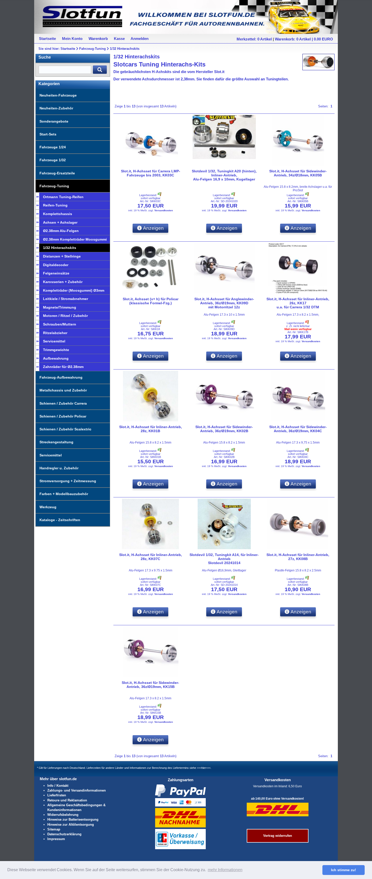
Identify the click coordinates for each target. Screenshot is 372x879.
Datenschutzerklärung (64, 834)
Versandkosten (163, 210)
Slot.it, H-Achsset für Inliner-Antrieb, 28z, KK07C (150, 557)
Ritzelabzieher (55, 333)
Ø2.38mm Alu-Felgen (61, 231)
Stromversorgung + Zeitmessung (67, 481)
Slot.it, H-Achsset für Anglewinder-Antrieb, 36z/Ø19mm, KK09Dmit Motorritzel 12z (224, 303)
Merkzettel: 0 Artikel (254, 39)
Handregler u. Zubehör (58, 468)
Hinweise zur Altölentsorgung (70, 824)
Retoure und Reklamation (67, 800)
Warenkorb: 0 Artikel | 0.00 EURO (304, 39)
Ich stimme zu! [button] (343, 870)
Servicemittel (54, 341)
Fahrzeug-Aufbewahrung (60, 377)
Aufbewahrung (56, 358)
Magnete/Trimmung (59, 307)
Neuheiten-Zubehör (56, 108)
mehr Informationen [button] (225, 870)
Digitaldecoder (55, 265)
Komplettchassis (57, 214)
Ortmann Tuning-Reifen (63, 197)
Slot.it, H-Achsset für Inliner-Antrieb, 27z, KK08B (297, 557)
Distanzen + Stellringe (62, 256)
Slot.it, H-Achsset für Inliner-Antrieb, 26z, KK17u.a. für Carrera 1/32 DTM (297, 303)
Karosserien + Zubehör (62, 282)
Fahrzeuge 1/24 (52, 147)
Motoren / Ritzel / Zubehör (65, 316)
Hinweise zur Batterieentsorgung (72, 819)
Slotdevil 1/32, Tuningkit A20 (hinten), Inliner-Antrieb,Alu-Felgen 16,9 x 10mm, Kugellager (224, 175)
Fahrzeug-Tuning (92, 49)
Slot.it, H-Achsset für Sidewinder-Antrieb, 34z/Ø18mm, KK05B (298, 173)
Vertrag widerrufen (277, 836)
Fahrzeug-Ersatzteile (57, 173)
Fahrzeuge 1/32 (52, 160)
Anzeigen (153, 228)
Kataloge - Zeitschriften (59, 520)
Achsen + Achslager (60, 222)
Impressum (56, 839)
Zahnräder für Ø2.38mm (63, 367)
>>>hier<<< (204, 767)
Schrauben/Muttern (59, 324)
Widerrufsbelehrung (62, 815)
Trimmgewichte (56, 350)
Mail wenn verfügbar (298, 329)
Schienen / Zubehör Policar (62, 416)
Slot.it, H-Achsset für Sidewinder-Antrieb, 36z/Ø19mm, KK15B (150, 685)
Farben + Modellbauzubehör (63, 494)
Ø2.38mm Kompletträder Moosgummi (75, 239)
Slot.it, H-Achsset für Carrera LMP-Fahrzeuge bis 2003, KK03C (150, 173)
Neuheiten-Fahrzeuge (58, 95)
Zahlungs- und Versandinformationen (76, 790)
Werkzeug (47, 507)
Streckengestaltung (56, 442)
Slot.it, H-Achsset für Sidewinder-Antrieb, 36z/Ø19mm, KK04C (298, 429)
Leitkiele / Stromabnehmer (65, 299)
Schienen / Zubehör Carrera (63, 403)
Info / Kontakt (57, 786)
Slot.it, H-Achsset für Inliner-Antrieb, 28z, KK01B (150, 429)
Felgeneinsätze (56, 273)
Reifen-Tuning (55, 205)
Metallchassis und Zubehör (63, 390)
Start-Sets (47, 134)
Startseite (67, 49)
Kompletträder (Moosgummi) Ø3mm (73, 290)
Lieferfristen (56, 795)
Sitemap (53, 829)
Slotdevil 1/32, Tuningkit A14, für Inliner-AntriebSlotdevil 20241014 (224, 559)
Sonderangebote (53, 121)
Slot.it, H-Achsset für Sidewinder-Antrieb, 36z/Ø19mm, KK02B (224, 429)
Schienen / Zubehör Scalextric (65, 429)
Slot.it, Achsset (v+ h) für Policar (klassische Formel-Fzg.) (150, 301)
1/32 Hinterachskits (124, 49)
